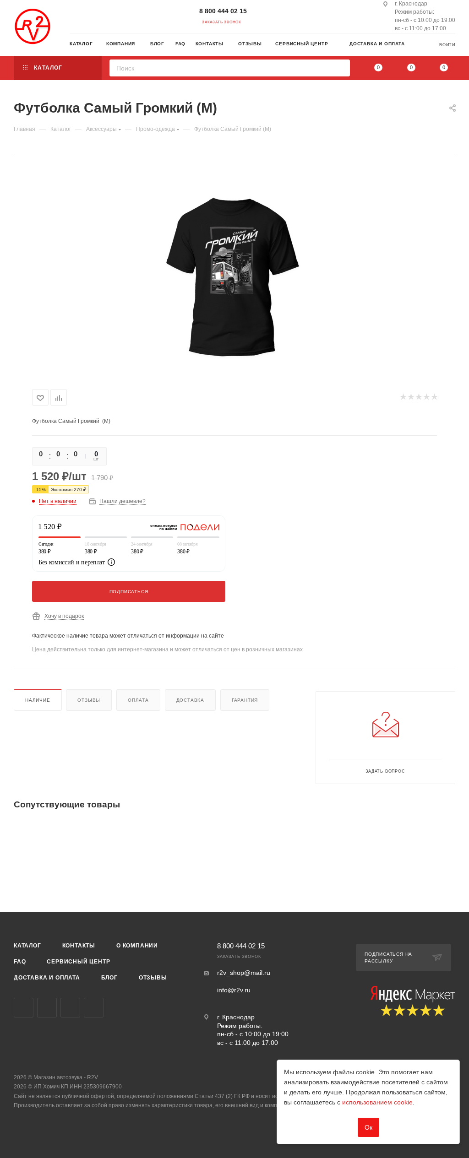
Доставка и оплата (47, 977)
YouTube (70, 1007)
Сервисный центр (78, 961)
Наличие (37, 700)
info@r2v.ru (234, 990)
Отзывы (88, 700)
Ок (368, 1127)
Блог (109, 977)
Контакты (78, 945)
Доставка (190, 700)
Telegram (47, 1007)
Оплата (138, 700)
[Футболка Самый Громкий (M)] (234, 270)
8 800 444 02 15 (223, 11)
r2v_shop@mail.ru (243, 972)
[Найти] (340, 68)
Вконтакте (23, 1007)
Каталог (27, 945)
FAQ (20, 961)
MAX (94, 1007)
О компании (137, 945)
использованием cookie (377, 1102)
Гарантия (245, 700)
